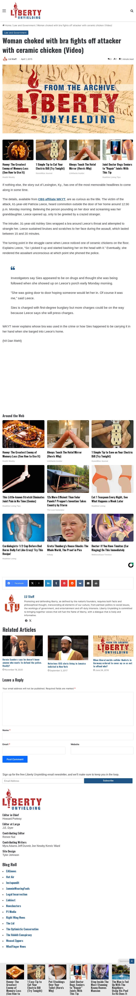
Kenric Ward (53, 845)
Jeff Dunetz (24, 845)
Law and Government (24, 25)
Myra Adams (9, 845)
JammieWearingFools (18, 888)
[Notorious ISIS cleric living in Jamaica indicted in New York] (68, 647)
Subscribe (108, 780)
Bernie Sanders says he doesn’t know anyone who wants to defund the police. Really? (22, 662)
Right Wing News (15, 917)
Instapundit (12, 883)
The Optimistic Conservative (22, 929)
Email (6, 744)
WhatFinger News (16, 946)
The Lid (10, 923)
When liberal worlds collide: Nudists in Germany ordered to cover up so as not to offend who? (112, 663)
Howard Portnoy (12, 818)
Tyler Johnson (10, 855)
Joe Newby (38, 845)
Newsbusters (13, 906)
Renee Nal (8, 837)
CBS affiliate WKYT (51, 199)
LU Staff (12, 59)
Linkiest (10, 900)
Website (75, 744)
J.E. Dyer (7, 827)
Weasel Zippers (14, 941)
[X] (30, 621)
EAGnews (11, 871)
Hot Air (10, 877)
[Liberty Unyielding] (26, 10)
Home (7, 25)
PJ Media (11, 912)
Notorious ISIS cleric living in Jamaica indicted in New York (67, 665)
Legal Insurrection (16, 894)
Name (6, 730)
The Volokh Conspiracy (19, 935)
